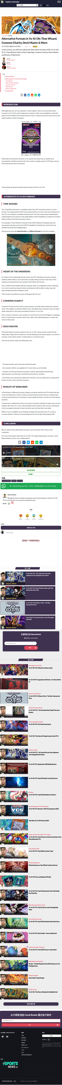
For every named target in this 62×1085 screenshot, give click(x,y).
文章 (6, 35)
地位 (22, 1052)
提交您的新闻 (31, 470)
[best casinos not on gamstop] (10, 1064)
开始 (22, 1035)
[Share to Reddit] (32, 95)
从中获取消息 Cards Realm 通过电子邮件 (31, 1015)
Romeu (9, 64)
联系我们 (23, 1037)
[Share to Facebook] (25, 95)
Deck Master (9, 86)
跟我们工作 (24, 1045)
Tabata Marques (11, 68)
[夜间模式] (40, 5)
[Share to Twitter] (29, 95)
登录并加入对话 (31, 527)
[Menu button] (59, 3)
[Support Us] (2, 1036)
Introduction (9, 76)
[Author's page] (9, 503)
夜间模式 (44, 1039)
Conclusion (9, 91)
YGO (3, 35)
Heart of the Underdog (12, 83)
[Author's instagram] (12, 503)
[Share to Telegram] (39, 95)
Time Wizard (9, 81)
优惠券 (23, 1042)
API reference (24, 1047)
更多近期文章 (31, 1004)
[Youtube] (7, 1036)
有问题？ (31, 474)
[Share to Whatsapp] (35, 95)
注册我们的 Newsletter (31, 634)
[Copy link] (22, 95)
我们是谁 (23, 1040)
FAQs (22, 1050)
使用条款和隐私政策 (26, 1055)
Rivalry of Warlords (11, 88)
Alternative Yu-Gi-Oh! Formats (16, 79)
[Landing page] (2, 1)
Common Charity (10, 84)
